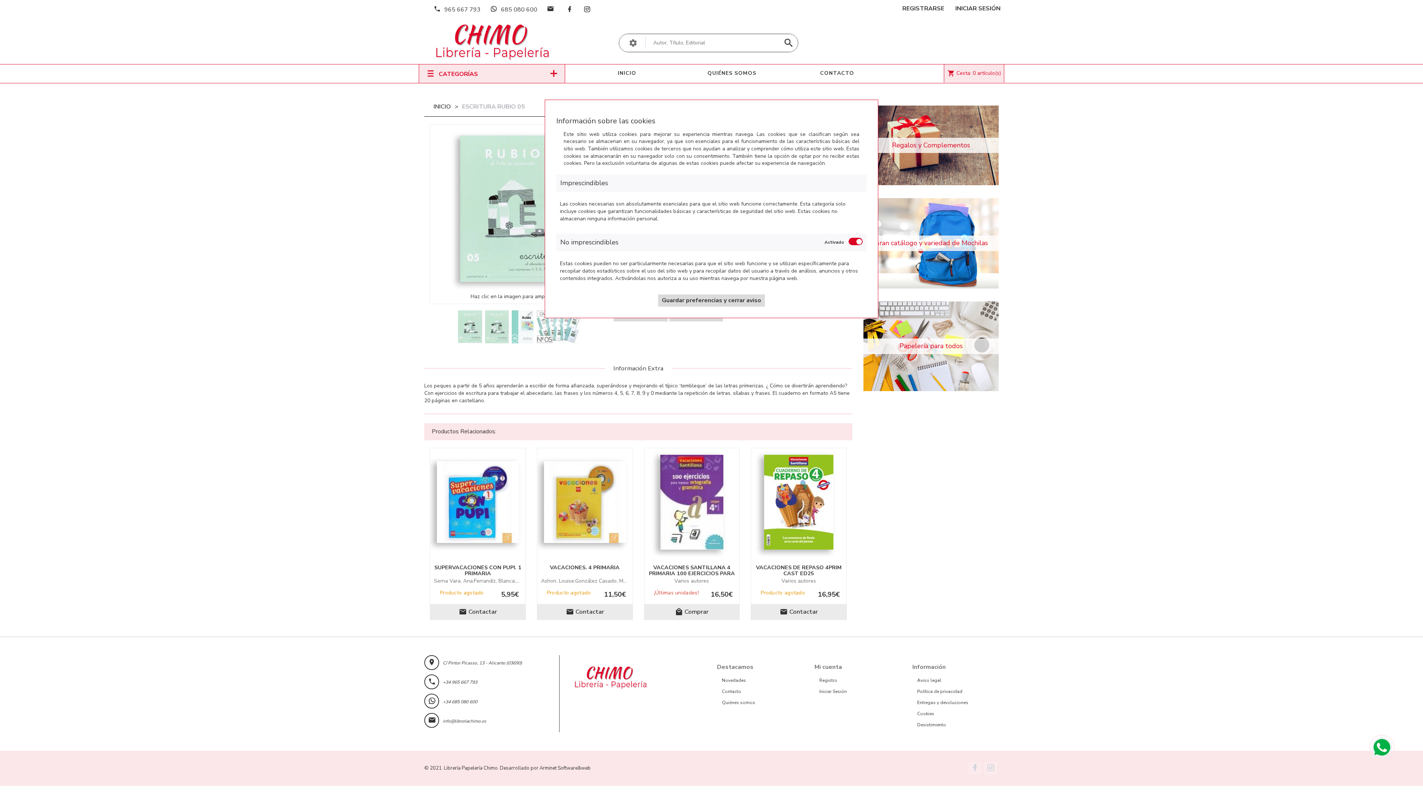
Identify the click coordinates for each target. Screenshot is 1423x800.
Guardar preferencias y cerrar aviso (711, 300)
